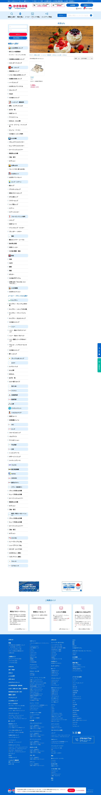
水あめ (11, 94)
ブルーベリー (33, 654)
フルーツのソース (34, 692)
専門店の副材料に (77, 668)
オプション (12, 161)
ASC (12, 424)
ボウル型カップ (13, 197)
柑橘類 (31, 659)
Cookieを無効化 (80, 790)
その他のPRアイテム (15, 278)
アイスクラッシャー (56, 774)
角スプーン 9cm (55, 721)
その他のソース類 (34, 700)
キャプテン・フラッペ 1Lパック (17, 313)
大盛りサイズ (55, 693)
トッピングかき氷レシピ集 (15, 649)
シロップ (11, 220)
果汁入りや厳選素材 (15, 51)
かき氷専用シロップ (17, 48)
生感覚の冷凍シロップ (15, 78)
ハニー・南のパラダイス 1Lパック (17, 331)
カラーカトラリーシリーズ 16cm (59, 719)
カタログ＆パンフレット (14, 682)
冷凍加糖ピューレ (14, 420)
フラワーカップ (13, 200)
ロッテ (13, 429)
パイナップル (33, 652)
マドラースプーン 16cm (57, 718)
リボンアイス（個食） (15, 556)
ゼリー (31, 716)
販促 (12, 255)
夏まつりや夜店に (77, 665)
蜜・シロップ (15, 67)
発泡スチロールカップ (15, 193)
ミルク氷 (54, 652)
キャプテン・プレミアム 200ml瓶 (17, 54)
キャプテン (14, 300)
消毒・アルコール (56, 775)
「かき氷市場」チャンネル (15, 647)
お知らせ (11, 639)
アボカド (32, 660)
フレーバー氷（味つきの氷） (17, 169)
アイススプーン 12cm (57, 713)
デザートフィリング (15, 456)
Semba (13, 474)
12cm (53, 708)
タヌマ (13, 363)
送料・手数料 (12, 669)
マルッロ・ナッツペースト (36, 706)
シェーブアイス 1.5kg (15, 545)
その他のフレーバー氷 (57, 659)
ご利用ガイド (12, 656)
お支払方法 (11, 666)
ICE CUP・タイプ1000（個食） (59, 648)
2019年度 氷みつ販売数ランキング (17, 645)
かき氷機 (13, 138)
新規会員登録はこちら (18, 38)
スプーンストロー (14, 212)
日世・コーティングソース (36, 689)
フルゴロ (13, 465)
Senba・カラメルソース (36, 691)
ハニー (13, 326)
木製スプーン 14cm (56, 716)
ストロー (54, 751)
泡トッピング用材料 (35, 718)
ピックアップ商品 (47, 17)
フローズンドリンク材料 (18, 216)
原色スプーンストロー (57, 727)
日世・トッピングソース (36, 679)
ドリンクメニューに (77, 670)
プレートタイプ (55, 696)
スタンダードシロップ (15, 63)
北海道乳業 (14, 395)
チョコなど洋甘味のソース (36, 694)
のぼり (11, 263)
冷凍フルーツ (13, 113)
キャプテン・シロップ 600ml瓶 (18, 309)
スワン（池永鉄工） (17, 487)
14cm (53, 710)
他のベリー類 (33, 657)
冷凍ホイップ (33, 697)
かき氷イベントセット (15, 177)
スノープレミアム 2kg (15, 541)
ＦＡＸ (80, 625)
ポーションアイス (34, 667)
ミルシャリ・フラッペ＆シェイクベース (18, 747)
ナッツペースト (33, 710)
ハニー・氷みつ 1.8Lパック (16, 335)
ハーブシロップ (13, 82)
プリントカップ (55, 685)
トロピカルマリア (16, 412)
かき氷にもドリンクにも (16, 86)
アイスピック (55, 771)
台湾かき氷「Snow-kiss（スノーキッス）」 (17, 282)
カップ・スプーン (16, 182)
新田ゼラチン (15, 482)
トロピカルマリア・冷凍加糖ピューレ (39, 705)
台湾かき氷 (14, 165)
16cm (53, 711)
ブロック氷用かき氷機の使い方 (16, 651)
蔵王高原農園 (15, 469)
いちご (31, 649)
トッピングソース (14, 453)
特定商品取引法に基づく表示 (15, 691)
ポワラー (54, 772)
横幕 (10, 267)
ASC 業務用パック (34, 648)
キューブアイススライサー (16, 146)
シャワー (54, 760)
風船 (10, 270)
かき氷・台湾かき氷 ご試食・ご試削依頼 (18, 688)
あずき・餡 (12, 109)
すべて (31, 55)
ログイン (80, 8)
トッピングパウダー (35, 714)
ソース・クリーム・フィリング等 (18, 125)
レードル (54, 762)
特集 (10, 642)
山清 (12, 404)
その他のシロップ (14, 97)
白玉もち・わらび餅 (15, 121)
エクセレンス (15, 565)
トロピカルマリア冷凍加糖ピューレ (60, 741)
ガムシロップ (13, 90)
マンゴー (32, 651)
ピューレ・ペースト (15, 130)
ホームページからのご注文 (15, 658)
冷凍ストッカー (13, 247)
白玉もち (11, 374)
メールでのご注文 (13, 662)
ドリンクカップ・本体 (57, 748)
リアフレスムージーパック (58, 743)
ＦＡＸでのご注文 (13, 660)
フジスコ (13, 390)
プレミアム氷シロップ (17, 358)
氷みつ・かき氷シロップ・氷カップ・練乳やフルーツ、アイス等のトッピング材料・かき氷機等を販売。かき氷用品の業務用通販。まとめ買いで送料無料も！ (41, 1)
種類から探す (13, 43)
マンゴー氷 (54, 654)
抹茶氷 (53, 657)
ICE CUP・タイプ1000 (15, 549)
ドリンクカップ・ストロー (16, 227)
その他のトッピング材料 (16, 134)
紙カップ (11, 185)
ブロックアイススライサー (16, 142)
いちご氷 (54, 655)
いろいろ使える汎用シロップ (17, 75)
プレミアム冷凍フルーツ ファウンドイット (39, 643)
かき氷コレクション (15, 291)
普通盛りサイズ (55, 670)
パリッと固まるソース (35, 698)
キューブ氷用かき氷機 (15, 494)
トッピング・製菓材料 (17, 102)
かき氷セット (15, 173)
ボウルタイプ (55, 675)
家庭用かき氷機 (13, 153)
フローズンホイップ (15, 432)
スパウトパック (13, 366)
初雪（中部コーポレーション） (18, 514)
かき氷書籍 (14, 288)
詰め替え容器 (13, 243)
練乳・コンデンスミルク (16, 106)
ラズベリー (32, 655)
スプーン (11, 208)
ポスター (11, 274)
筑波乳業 (13, 399)
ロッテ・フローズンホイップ (37, 684)
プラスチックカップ (15, 189)
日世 (12, 449)
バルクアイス (13, 436)
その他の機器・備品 (15, 251)
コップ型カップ (13, 204)
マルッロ (13, 561)
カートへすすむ (88, 8)
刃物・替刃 (12, 157)
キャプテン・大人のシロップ (17, 318)
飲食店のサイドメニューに (79, 666)
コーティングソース (15, 460)
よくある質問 (12, 676)
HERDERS (14, 478)
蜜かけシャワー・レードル (16, 239)
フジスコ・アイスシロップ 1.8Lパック (18, 718)
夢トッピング (13, 354)
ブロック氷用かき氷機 (15, 490)
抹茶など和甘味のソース (36, 695)
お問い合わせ (90, 1)
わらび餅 (11, 370)
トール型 (54, 683)
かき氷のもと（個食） (15, 553)
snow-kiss (14, 538)
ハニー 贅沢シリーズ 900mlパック (17, 340)
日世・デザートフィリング (36, 681)
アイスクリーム (13, 117)
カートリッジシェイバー (16, 149)
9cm (53, 707)
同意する (71, 790)
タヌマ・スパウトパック (36, 687)
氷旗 (10, 259)
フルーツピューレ (34, 708)
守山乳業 (13, 445)
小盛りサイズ (55, 672)
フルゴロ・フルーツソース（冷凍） (38, 683)
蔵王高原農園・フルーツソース (37, 686)
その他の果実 (33, 662)
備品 (12, 236)
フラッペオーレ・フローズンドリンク (17, 748)
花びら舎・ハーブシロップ (15, 742)
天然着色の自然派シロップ (16, 59)
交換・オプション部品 (35, 728)
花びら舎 (13, 386)
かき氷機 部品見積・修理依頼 (15, 685)
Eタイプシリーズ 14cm (57, 715)
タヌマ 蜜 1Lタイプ (14, 381)
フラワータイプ (55, 674)
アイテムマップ (13, 697)
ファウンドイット (16, 408)
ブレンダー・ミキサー (15, 231)
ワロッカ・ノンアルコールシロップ (18, 345)
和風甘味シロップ (14, 71)
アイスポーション (14, 440)
